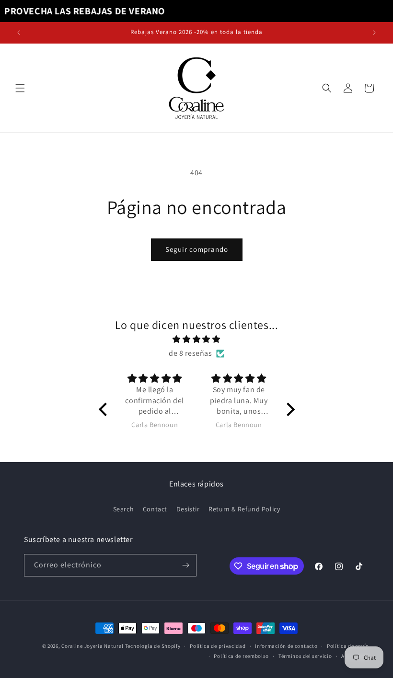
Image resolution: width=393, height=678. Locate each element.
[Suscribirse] (185, 565)
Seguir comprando (196, 249)
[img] (197, 339)
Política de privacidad (217, 646)
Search (123, 509)
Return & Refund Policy (244, 509)
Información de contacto (286, 646)
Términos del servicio (305, 656)
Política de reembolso (241, 656)
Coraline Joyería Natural (92, 646)
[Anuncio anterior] (18, 32)
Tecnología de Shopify (153, 646)
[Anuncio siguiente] (374, 32)
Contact (155, 509)
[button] (20, 88)
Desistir (188, 509)
